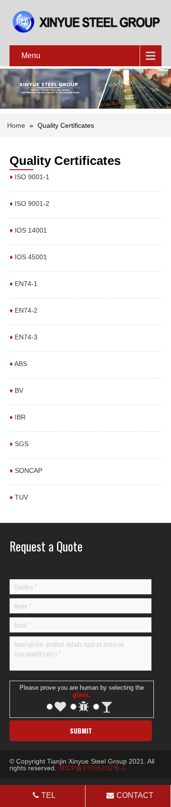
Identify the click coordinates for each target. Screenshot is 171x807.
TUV (21, 497)
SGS (21, 444)
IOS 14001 (31, 230)
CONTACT (134, 795)
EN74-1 (26, 283)
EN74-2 (26, 310)
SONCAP (28, 470)
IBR (20, 417)
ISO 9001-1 (32, 177)
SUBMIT (81, 730)
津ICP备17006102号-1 (92, 768)
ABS (20, 364)
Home (16, 125)
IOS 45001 (31, 257)
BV (19, 390)
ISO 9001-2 (32, 203)
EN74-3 (26, 337)
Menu (30, 55)
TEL (48, 795)
